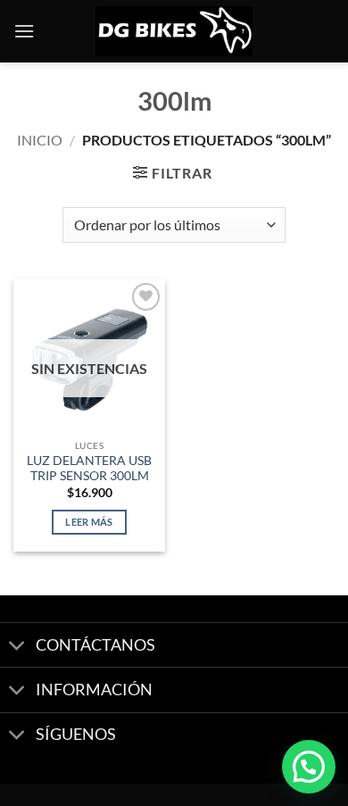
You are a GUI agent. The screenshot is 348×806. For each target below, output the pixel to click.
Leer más (89, 522)
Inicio (39, 139)
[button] (24, 31)
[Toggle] (17, 646)
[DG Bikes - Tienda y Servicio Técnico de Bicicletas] (174, 31)
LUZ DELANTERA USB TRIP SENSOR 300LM (89, 468)
